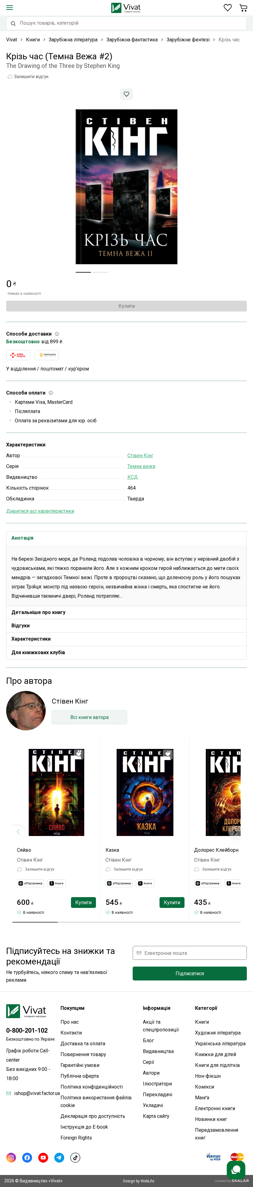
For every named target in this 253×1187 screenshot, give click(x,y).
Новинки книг (211, 1119)
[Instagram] (11, 1158)
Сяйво (24, 850)
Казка (112, 850)
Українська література (220, 1044)
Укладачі (153, 1105)
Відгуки (20, 626)
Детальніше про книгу (38, 612)
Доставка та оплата (82, 1044)
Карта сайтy (156, 1116)
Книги (202, 1022)
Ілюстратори (157, 1084)
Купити (126, 306)
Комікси (204, 1087)
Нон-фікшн (208, 1076)
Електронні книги (215, 1108)
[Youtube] (43, 1158)
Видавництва (158, 1051)
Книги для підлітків (217, 1065)
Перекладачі (157, 1094)
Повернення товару (83, 1054)
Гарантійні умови (79, 1065)
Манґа (202, 1098)
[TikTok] (75, 1158)
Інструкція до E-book (84, 1127)
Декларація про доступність (92, 1116)
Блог (148, 1040)
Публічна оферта (79, 1076)
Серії (148, 1062)
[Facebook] (27, 1158)
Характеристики (31, 639)
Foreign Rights (76, 1138)
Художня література (218, 1033)
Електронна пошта (165, 953)
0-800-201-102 (27, 1030)
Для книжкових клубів (38, 652)
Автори (151, 1073)
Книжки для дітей (215, 1054)
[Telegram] (59, 1158)
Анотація (22, 538)
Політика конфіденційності (91, 1087)
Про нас (69, 1022)
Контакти (71, 1033)
